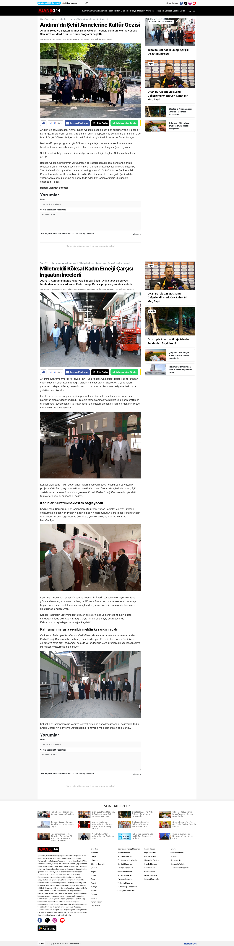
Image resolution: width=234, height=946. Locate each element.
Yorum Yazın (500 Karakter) (53, 209)
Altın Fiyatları (149, 871)
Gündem (94, 849)
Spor (93, 879)
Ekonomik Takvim (177, 864)
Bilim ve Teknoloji (98, 864)
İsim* (42, 199)
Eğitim (93, 875)
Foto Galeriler (150, 856)
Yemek (94, 890)
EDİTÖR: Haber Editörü (103, 39)
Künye (168, 3)
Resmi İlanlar (149, 849)
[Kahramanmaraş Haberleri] (170, 31)
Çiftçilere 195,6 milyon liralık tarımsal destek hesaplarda (179, 126)
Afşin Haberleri (124, 852)
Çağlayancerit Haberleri (128, 860)
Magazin (94, 860)
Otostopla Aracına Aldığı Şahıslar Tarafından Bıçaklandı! (180, 112)
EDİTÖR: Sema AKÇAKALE (105, 289)
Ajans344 (44, 19)
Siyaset (94, 868)
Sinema (94, 894)
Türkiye (94, 886)
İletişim (175, 3)
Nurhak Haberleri (125, 875)
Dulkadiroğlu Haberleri (127, 886)
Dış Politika (95, 905)
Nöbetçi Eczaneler (152, 879)
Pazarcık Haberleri (125, 879)
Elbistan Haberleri (125, 868)
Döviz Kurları (149, 868)
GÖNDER (137, 234)
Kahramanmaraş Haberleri (63, 263)
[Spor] (170, 73)
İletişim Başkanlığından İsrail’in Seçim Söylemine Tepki (180, 369)
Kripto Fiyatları (150, 875)
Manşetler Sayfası (151, 860)
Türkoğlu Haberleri (125, 883)
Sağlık (93, 871)
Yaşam (94, 898)
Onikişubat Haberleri (126, 890)
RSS (42, 943)
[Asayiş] (170, 321)
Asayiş (93, 883)
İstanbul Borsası (150, 864)
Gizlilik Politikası (176, 852)
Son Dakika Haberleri (179, 868)
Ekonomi (94, 852)
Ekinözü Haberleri (125, 864)
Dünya (93, 856)
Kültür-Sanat (96, 902)
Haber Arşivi (175, 860)
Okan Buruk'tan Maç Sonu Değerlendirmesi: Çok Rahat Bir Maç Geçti (168, 95)
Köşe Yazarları (150, 852)
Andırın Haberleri (59, 19)
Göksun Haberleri (125, 871)
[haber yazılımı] (190, 943)
